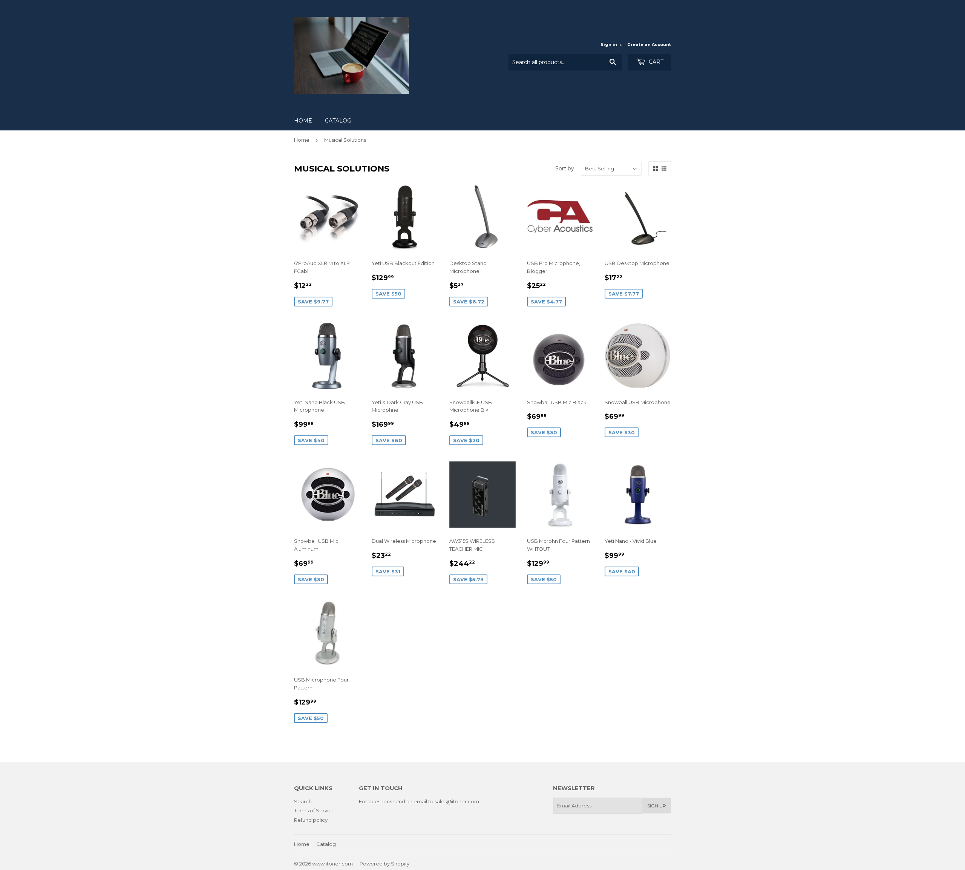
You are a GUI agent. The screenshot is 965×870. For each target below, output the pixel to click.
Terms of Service (314, 810)
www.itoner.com (332, 864)
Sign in (608, 44)
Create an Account (649, 44)
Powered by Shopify (384, 864)
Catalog (338, 120)
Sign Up (656, 806)
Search (303, 801)
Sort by (564, 168)
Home (303, 120)
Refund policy (311, 820)
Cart (655, 61)
